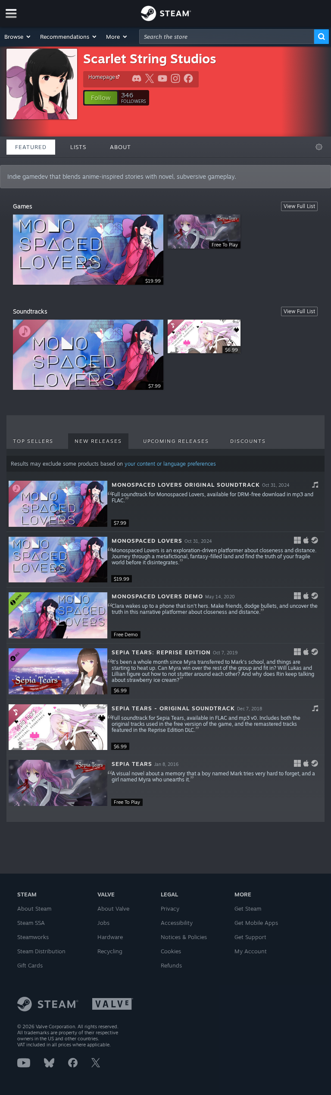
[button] (18, 37)
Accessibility (177, 922)
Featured (31, 146)
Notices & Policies (184, 936)
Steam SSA (31, 922)
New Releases (98, 441)
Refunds (171, 965)
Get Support (250, 936)
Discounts (248, 441)
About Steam (34, 908)
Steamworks (33, 936)
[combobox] (226, 36)
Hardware (110, 936)
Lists (78, 146)
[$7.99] (58, 504)
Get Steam (247, 908)
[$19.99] (58, 560)
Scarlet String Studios (149, 58)
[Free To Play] (58, 783)
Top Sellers (33, 441)
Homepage (101, 77)
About (120, 146)
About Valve (113, 908)
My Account (250, 951)
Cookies (171, 951)
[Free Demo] (58, 615)
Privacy (170, 908)
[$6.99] (58, 671)
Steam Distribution (41, 951)
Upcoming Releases (176, 441)
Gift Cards (30, 965)
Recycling (109, 951)
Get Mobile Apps (256, 922)
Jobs (103, 922)
